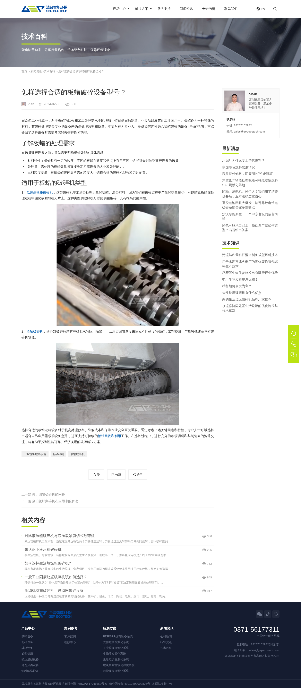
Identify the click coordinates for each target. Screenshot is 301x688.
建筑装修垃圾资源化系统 (119, 665)
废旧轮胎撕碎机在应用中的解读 (55, 501)
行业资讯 (166, 642)
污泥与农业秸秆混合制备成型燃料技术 (250, 255)
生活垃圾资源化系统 (116, 659)
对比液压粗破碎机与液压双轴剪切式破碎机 (60, 536)
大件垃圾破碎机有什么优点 (241, 292)
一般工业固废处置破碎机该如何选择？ (56, 577)
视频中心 (70, 642)
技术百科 (49, 71)
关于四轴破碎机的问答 (48, 494)
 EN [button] (261, 8)
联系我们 (231, 8)
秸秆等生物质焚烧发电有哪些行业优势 (250, 272)
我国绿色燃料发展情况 (238, 167)
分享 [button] (140, 474)
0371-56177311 (256, 629)
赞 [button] (98, 474)
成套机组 (27, 653)
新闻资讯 (186, 8)
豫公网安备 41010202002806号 (129, 683)
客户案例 (70, 636)
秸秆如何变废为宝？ (237, 286)
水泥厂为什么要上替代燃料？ (243, 160)
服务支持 (164, 8)
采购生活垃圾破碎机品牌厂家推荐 (246, 299)
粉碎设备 (27, 642)
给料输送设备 (30, 670)
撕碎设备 (27, 636)
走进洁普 (208, 8)
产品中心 (119, 8)
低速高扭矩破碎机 (40, 192)
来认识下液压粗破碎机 (43, 549)
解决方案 (141, 8)
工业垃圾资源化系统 (116, 647)
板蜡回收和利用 (109, 436)
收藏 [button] (118, 474)
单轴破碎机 (35, 331)
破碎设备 (27, 647)
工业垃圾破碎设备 (35, 454)
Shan (30, 104)
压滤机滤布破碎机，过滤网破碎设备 (54, 590)
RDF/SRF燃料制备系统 (118, 636)
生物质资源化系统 (114, 653)
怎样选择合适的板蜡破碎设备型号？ (81, 71)
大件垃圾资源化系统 (116, 642)
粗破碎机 (58, 454)
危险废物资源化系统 (116, 670)
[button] (276, 9)
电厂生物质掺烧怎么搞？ (240, 279)
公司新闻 (166, 636)
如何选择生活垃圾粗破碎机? (48, 563)
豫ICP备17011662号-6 (92, 683)
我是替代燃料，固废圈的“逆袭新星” (247, 174)
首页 (24, 71)
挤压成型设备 (30, 659)
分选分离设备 (30, 665)
